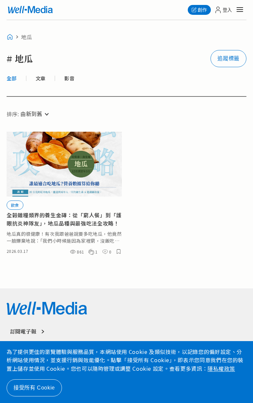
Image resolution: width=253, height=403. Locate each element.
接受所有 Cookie (34, 387)
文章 (41, 78)
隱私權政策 (221, 368)
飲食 (15, 205)
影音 (69, 78)
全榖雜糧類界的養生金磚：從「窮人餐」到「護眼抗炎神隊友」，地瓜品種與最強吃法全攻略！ (64, 219)
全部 (12, 78)
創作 (202, 10)
